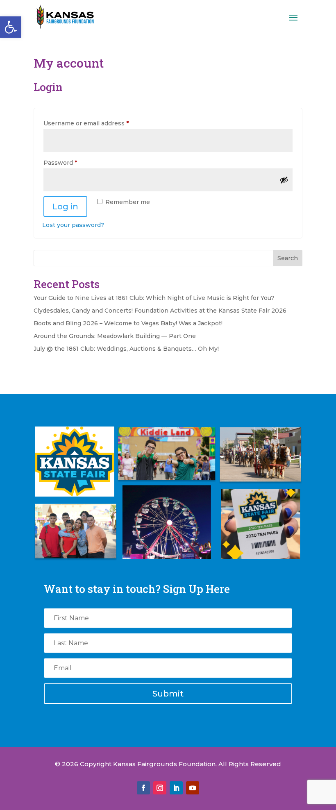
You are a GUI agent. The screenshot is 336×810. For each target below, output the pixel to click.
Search (287, 258)
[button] (10, 27)
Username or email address (99, 123)
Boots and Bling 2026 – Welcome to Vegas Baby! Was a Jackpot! (128, 323)
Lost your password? (73, 225)
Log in (65, 206)
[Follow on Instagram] (159, 787)
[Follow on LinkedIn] (176, 787)
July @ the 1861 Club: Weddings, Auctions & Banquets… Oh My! (127, 348)
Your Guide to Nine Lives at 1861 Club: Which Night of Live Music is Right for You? (154, 298)
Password (73, 162)
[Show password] (283, 179)
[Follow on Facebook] (143, 787)
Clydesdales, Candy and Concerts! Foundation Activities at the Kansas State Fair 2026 (160, 310)
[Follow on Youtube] (192, 787)
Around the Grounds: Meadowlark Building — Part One (115, 336)
